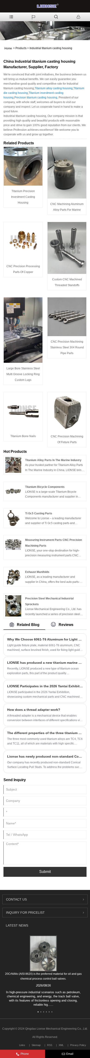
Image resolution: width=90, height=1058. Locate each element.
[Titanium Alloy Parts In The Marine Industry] (13, 464)
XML (61, 1045)
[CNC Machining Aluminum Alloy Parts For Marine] (67, 172)
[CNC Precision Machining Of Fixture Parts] (67, 411)
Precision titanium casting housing (35, 97)
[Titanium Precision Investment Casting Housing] (23, 166)
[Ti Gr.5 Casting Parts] (13, 517)
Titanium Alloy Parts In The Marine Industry (53, 460)
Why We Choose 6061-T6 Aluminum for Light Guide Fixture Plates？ (45, 639)
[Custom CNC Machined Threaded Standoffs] (67, 247)
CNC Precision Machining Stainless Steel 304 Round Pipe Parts (67, 347)
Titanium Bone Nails (23, 436)
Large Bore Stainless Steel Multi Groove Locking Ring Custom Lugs (23, 374)
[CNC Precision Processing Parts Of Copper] (23, 241)
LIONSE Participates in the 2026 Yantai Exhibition (45, 686)
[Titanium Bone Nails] (23, 411)
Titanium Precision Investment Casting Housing (23, 197)
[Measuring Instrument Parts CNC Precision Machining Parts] (13, 544)
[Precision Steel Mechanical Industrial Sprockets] (13, 605)
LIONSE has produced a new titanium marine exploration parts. (45, 662)
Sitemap (36, 1045)
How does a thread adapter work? (33, 709)
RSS (49, 1045)
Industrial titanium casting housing (51, 48)
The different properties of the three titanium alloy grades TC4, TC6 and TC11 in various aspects (45, 733)
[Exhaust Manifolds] (13, 576)
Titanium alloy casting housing (54, 88)
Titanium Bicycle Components (45, 487)
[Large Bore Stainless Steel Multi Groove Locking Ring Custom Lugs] (23, 330)
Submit (45, 872)
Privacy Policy (78, 1045)
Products (21, 48)
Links (22, 1045)
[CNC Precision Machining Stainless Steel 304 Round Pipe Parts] (67, 316)
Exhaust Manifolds (37, 572)
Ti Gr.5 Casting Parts (38, 513)
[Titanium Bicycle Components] (13, 491)
